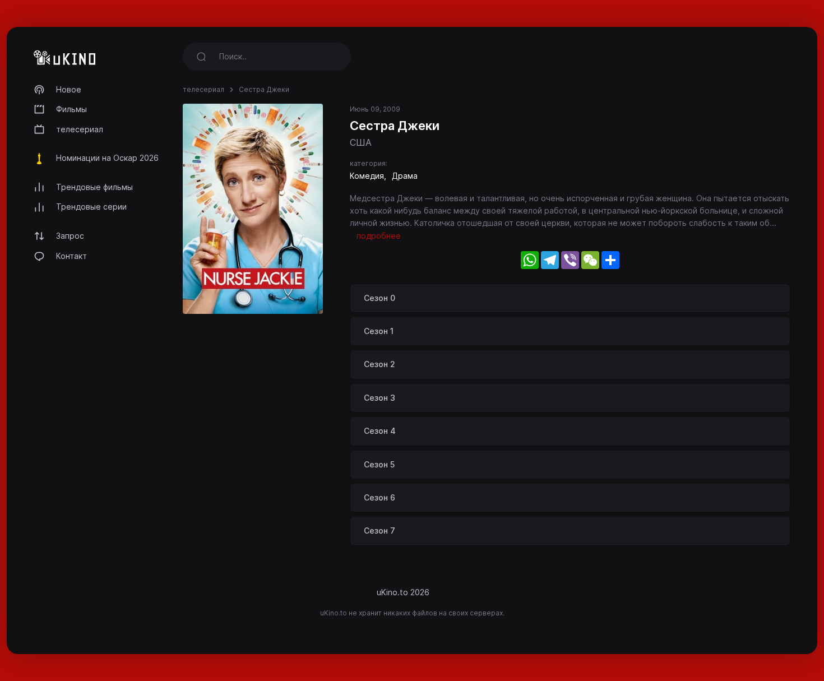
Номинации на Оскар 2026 (107, 158)
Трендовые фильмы (94, 187)
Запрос (70, 235)
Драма (405, 175)
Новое (68, 89)
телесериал (79, 129)
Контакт (71, 256)
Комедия (367, 175)
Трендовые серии (91, 206)
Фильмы (71, 109)
